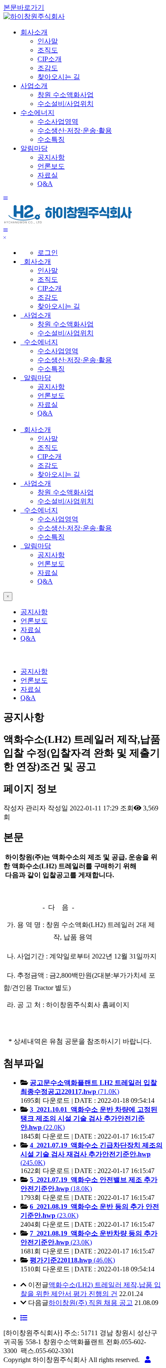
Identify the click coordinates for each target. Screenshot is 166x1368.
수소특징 (51, 139)
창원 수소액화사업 (65, 94)
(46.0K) (72, 1260)
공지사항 (51, 157)
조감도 (47, 68)
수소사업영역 (57, 121)
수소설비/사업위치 (65, 103)
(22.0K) (88, 1118)
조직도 (47, 50)
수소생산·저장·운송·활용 (74, 130)
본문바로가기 (23, 7)
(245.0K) (91, 1154)
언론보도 (51, 166)
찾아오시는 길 (58, 76)
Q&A (45, 183)
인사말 (47, 41)
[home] (34, 16)
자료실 (47, 175)
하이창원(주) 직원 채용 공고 (91, 1302)
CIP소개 (49, 59)
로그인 (47, 252)
